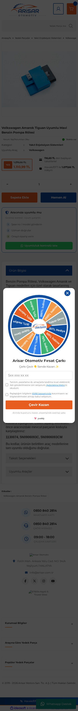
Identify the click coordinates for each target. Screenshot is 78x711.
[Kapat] (67, 293)
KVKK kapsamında (41, 393)
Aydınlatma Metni (55, 385)
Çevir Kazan (39, 405)
